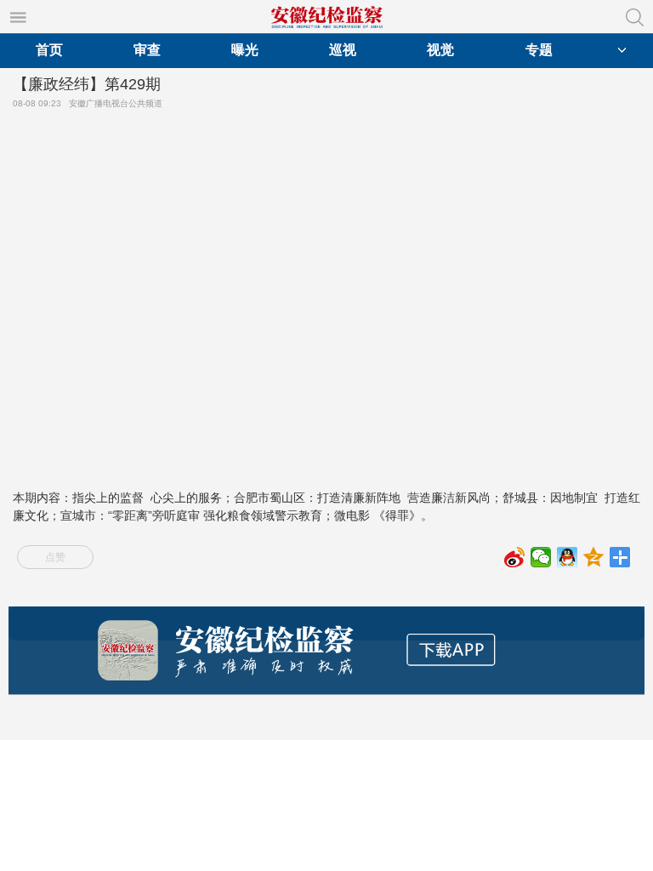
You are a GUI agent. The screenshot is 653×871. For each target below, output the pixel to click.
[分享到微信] (541, 557)
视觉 (440, 50)
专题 (539, 50)
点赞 (55, 557)
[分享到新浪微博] (514, 557)
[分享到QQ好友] (567, 557)
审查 (147, 50)
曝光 (244, 50)
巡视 (342, 50)
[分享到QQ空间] (594, 557)
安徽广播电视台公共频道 (118, 103)
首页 (49, 50)
